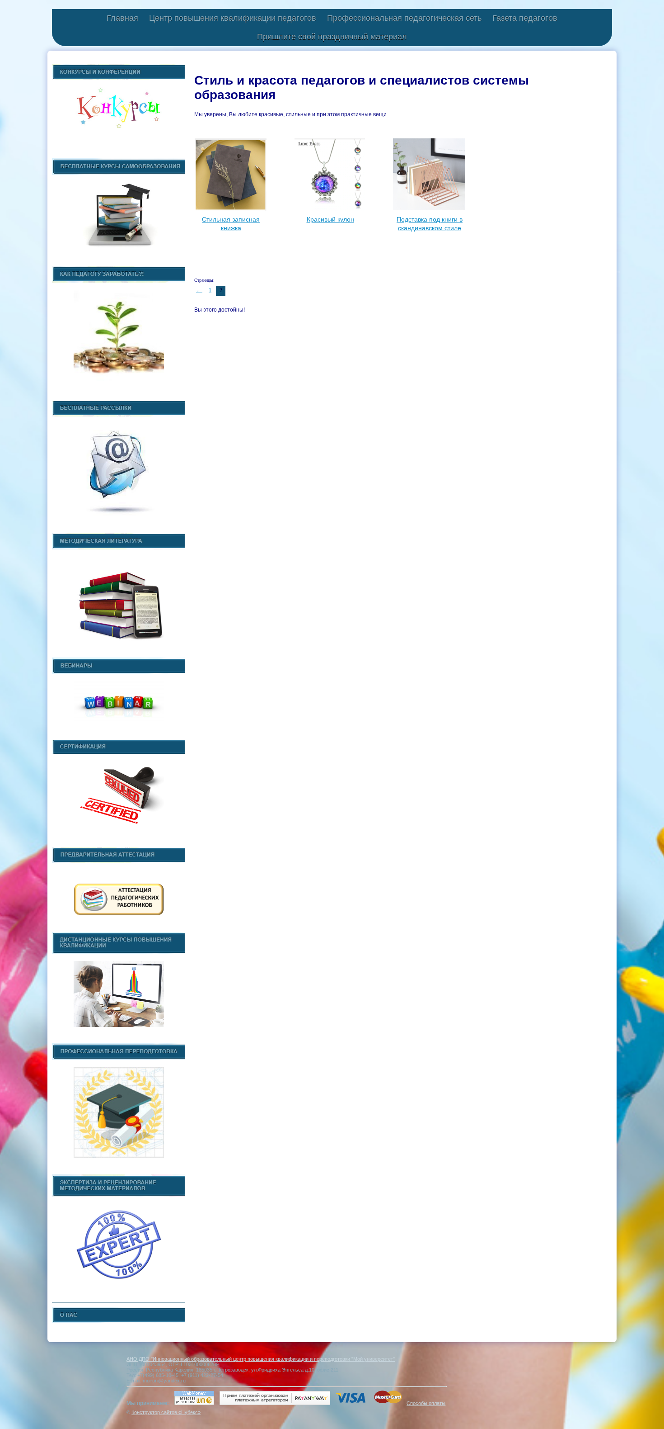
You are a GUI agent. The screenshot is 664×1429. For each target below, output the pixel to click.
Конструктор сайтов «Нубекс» (166, 1412)
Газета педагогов (524, 18)
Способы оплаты (426, 1403)
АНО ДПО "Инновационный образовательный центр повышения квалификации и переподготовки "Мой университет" (260, 1359)
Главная (122, 18)
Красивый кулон (330, 219)
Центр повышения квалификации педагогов (232, 18)
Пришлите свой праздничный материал (332, 36)
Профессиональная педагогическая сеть (404, 18)
